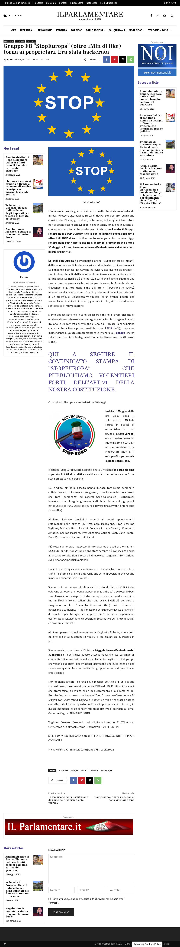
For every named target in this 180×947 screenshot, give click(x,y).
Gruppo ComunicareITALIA (108, 943)
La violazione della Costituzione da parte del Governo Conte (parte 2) (68, 800)
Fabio (9, 59)
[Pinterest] (114, 59)
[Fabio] (24, 261)
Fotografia (164, 943)
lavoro (84, 770)
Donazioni (130, 943)
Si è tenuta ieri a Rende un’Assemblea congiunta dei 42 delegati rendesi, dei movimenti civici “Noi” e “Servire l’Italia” (151, 194)
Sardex (120, 332)
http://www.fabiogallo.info (24, 282)
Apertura (8, 41)
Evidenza (20, 41)
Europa (74, 770)
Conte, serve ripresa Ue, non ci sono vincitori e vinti (114, 798)
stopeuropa (106, 770)
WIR (109, 328)
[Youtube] (164, 15)
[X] (122, 59)
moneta (94, 770)
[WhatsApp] (130, 59)
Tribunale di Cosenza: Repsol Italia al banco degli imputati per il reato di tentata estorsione (17, 212)
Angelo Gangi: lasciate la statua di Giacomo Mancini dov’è (18, 233)
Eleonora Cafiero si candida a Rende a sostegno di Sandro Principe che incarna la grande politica (18, 188)
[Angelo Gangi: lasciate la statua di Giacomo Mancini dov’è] (38, 232)
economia (63, 770)
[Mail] (158, 15)
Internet (31, 41)
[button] (172, 15)
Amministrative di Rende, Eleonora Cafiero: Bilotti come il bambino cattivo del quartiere (17, 164)
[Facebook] (151, 15)
